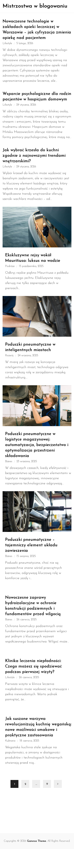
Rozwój (9, 355)
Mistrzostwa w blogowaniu (35, 6)
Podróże (10, 266)
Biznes (8, 461)
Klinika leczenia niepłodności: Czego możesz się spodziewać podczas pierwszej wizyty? (33, 666)
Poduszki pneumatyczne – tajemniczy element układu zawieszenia (31, 545)
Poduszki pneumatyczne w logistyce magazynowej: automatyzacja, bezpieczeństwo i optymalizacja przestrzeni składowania (36, 445)
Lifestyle (7, 43)
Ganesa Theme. (36, 841)
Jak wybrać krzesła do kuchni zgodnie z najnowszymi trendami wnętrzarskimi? (34, 155)
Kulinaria (10, 740)
